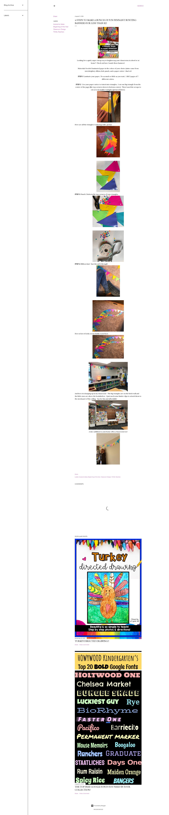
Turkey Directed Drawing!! (92, 641)
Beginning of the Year (60, 27)
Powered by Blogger (100, 805)
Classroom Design (59, 29)
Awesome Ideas (58, 24)
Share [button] (55, 16)
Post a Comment (84, 644)
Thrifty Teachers (58, 32)
